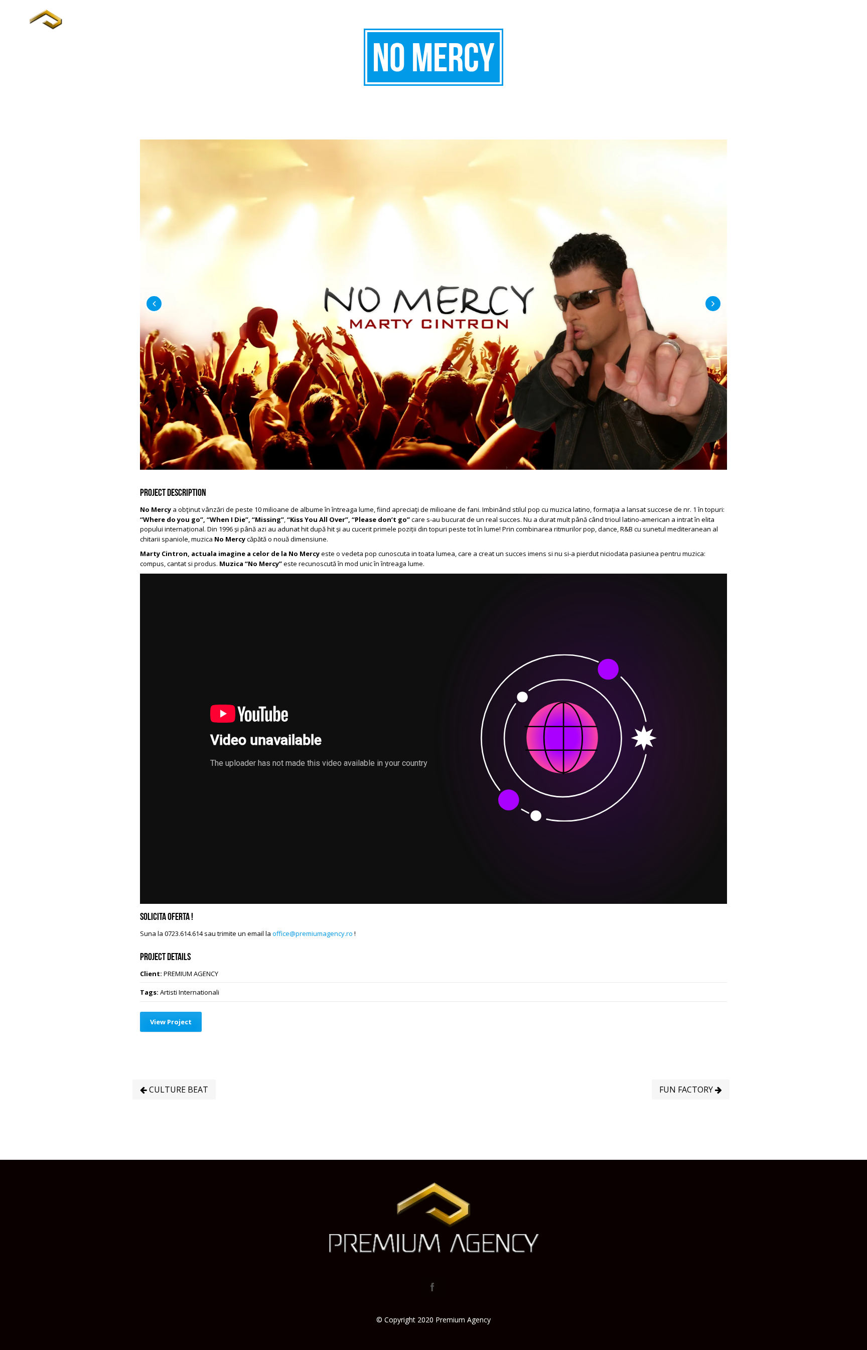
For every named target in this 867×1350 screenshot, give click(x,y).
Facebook (432, 1287)
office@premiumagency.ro (312, 933)
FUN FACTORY (687, 1089)
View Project (171, 1021)
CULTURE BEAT (177, 1089)
